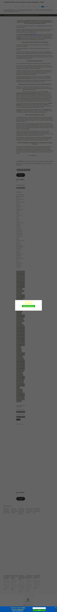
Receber (39, 610)
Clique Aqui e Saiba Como (28, 306)
